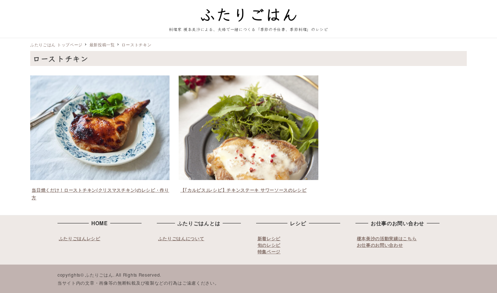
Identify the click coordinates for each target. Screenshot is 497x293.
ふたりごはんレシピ (79, 238)
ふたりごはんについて (181, 238)
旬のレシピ (269, 245)
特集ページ (269, 251)
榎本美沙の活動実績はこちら (387, 238)
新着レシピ (269, 238)
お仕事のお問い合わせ (380, 245)
